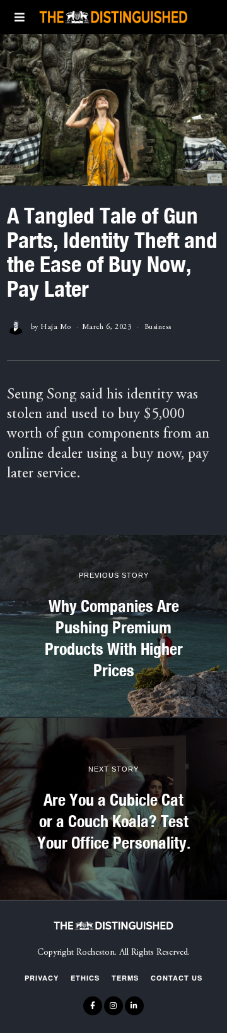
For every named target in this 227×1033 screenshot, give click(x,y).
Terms (125, 977)
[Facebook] (92, 1005)
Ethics (85, 977)
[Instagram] (113, 1005)
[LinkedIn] (134, 1005)
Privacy (42, 977)
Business (158, 327)
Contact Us (176, 977)
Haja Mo (55, 327)
